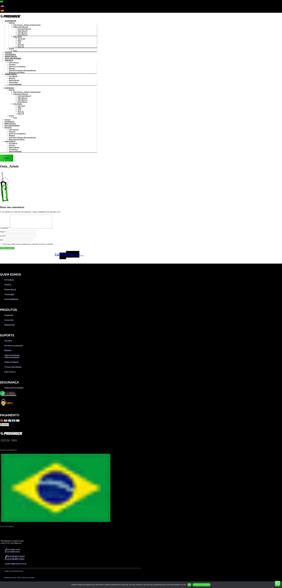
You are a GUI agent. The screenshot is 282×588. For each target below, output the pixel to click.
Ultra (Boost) (22, 35)
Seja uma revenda (13, 58)
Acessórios (10, 55)
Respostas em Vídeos (17, 72)
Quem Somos (11, 74)
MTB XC (12, 23)
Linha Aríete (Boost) (20, 27)
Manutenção (11, 57)
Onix (19, 43)
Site (1, 240)
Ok (189, 584)
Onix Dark (21, 39)
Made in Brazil (14, 80)
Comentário (4, 228)
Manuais (12, 68)
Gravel (11, 48)
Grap (15, 50)
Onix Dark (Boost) (24, 29)
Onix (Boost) (22, 33)
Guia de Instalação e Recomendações (22, 70)
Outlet (8, 53)
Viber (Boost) (23, 31)
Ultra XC (21, 45)
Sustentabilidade (15, 84)
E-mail (3, 236)
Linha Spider (17, 37)
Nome (3, 232)
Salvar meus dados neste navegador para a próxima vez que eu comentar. (28, 244)
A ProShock (13, 76)
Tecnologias (13, 82)
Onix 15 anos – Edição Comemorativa (27, 25)
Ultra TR (21, 47)
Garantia (12, 64)
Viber (20, 41)
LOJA (7, 158)
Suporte (9, 60)
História (12, 78)
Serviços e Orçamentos (17, 66)
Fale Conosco (14, 62)
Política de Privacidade (202, 584)
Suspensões (10, 21)
